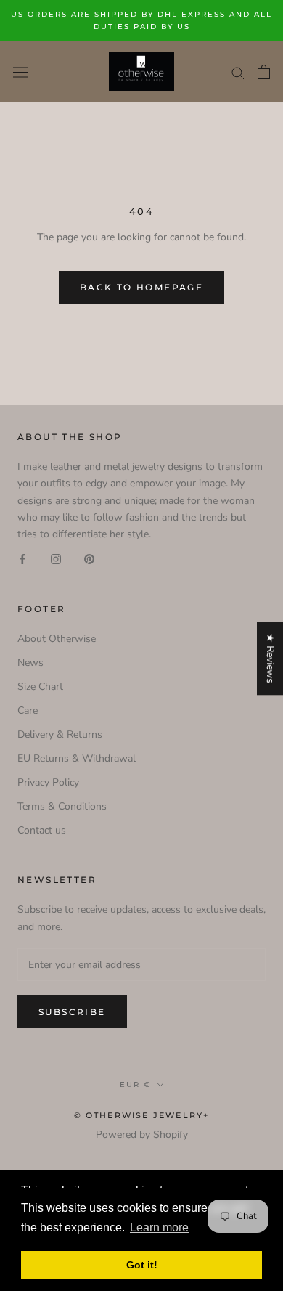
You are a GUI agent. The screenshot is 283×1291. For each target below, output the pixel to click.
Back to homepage (141, 287)
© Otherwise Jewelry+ (142, 1115)
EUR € (135, 1084)
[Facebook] (22, 558)
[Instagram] (56, 558)
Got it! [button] (141, 1265)
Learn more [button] (159, 1227)
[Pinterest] (89, 558)
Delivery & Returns (59, 734)
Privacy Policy (48, 782)
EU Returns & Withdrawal (76, 758)
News (30, 662)
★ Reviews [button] (270, 658)
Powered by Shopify (142, 1134)
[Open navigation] (20, 71)
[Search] (238, 72)
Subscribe (72, 1011)
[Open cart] (264, 72)
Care (27, 710)
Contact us (41, 830)
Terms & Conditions (62, 806)
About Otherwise (56, 639)
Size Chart (40, 686)
